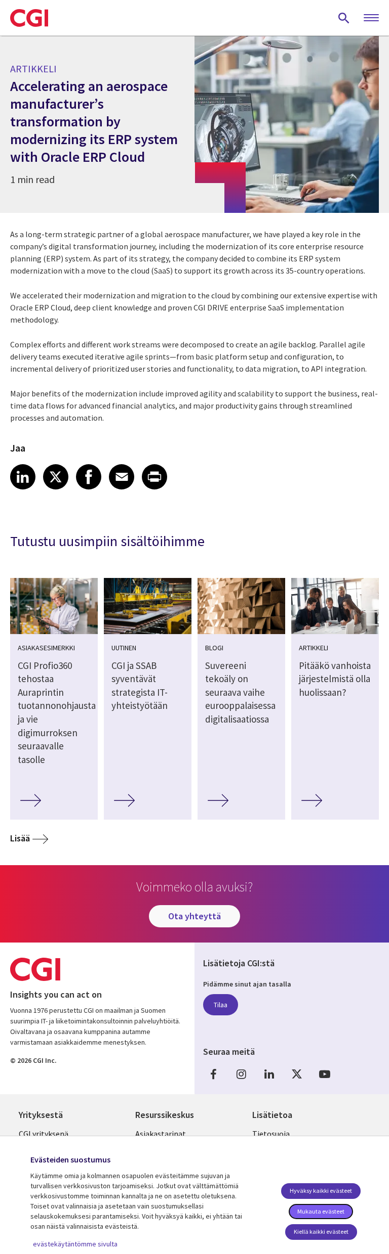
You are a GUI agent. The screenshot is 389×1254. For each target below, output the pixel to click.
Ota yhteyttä (194, 916)
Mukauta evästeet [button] (320, 1211)
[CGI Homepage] (29, 17)
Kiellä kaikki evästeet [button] (321, 1231)
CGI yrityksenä (43, 1134)
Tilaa (220, 1004)
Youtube (325, 1074)
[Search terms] (344, 17)
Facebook (213, 1074)
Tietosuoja (271, 1134)
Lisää (20, 838)
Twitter (297, 1074)
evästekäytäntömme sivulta (75, 1243)
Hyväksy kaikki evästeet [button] (321, 1190)
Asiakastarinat (160, 1134)
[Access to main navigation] (371, 18)
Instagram (241, 1074)
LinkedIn (269, 1074)
